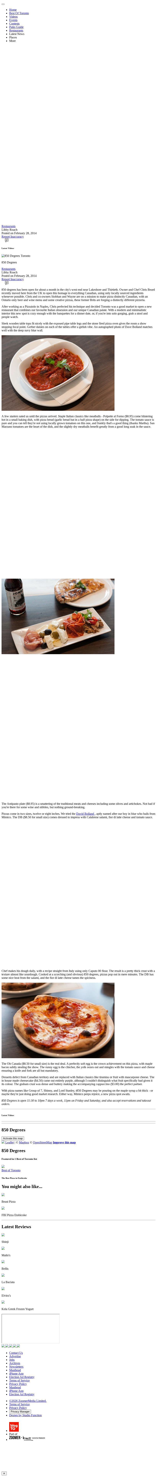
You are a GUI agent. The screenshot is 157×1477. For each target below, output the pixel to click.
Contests (14, 23)
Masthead (15, 1370)
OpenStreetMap (42, 1142)
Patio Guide (16, 27)
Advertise (15, 1356)
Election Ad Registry (21, 1377)
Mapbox (24, 1142)
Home (13, 9)
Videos (13, 16)
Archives (14, 1363)
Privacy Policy (18, 1384)
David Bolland (85, 813)
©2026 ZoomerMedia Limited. (28, 1400)
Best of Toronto (11, 1170)
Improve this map (64, 1142)
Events (13, 20)
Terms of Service (19, 1380)
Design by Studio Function (25, 1415)
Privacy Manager (20, 1411)
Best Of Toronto (19, 13)
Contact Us (16, 1352)
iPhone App (16, 1373)
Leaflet (9, 1142)
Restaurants (16, 30)
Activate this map (13, 1138)
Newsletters (16, 1366)
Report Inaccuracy (13, 236)
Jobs (12, 1359)
